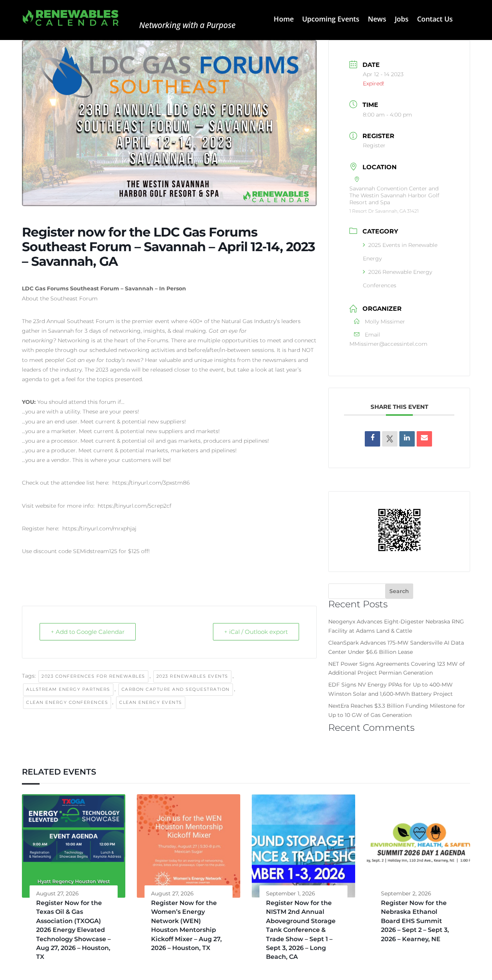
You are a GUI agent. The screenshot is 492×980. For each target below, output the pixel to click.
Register (374, 145)
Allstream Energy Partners (68, 689)
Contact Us (435, 19)
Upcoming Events (330, 19)
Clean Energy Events (150, 702)
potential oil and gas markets (161, 440)
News (377, 19)
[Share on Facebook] (372, 439)
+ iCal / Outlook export (256, 631)
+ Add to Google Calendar (88, 631)
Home (284, 19)
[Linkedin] (407, 439)
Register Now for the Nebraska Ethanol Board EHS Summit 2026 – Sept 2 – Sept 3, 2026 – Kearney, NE (415, 921)
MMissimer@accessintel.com (388, 343)
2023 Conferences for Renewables (93, 676)
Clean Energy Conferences (67, 702)
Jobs (402, 19)
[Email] (424, 439)
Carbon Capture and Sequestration (175, 689)
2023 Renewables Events (192, 676)
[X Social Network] (389, 439)
